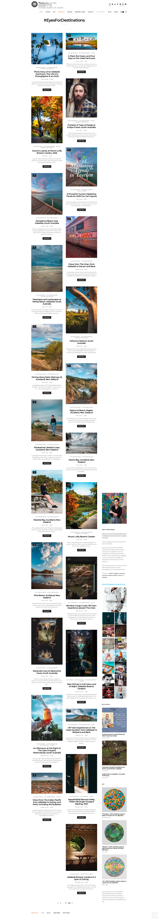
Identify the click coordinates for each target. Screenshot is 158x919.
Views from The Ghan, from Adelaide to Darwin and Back (81, 265)
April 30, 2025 (79, 346)
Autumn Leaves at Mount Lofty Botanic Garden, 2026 (47, 152)
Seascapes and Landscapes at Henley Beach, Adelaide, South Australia (46, 301)
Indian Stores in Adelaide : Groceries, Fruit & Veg (113, 774)
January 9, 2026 (44, 226)
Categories (100, 12)
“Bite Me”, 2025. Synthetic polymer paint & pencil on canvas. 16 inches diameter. (113, 848)
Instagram (116, 573)
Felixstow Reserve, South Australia (81, 342)
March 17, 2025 (44, 676)
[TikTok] (118, 5)
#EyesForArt (70, 679)
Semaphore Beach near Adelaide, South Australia (47, 222)
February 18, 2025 (45, 755)
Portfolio (61, 12)
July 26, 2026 (105, 770)
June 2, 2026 (79, 130)
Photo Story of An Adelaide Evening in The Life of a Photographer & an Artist (47, 74)
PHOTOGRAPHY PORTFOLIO (113, 584)
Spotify (115, 575)
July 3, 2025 (104, 851)
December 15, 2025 (106, 817)
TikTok (120, 575)
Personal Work (80, 12)
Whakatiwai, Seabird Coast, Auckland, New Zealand (47, 448)
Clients (47, 12)
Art (54, 12)
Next (69, 903)
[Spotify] (112, 5)
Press (116, 12)
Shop (41, 12)
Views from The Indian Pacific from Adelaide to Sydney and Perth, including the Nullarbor (47, 802)
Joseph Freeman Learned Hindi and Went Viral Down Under (113, 735)
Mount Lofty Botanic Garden (81, 536)
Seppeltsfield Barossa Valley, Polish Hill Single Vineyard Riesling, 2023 (81, 801)
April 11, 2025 (45, 600)
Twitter (110, 573)
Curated (58, 146)
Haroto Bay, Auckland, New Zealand (81, 461)
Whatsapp (66, 912)
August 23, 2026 (44, 79)
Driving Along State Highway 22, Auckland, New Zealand (47, 378)
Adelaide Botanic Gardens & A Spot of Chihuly (81, 878)
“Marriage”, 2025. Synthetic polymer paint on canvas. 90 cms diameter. (113, 814)
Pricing (69, 12)
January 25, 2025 (45, 807)
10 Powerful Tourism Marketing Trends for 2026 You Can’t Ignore (81, 195)
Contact (91, 12)
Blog (110, 12)
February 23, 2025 (79, 691)
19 (65, 903)
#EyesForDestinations (52, 67)
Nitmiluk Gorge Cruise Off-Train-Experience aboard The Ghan (81, 606)
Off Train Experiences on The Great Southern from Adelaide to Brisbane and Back (81, 730)
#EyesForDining (84, 796)
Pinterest (110, 575)
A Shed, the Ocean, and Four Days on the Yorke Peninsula (81, 57)
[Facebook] (125, 5)
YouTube (104, 575)
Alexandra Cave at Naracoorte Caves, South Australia (47, 672)
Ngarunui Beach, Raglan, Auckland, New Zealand (81, 411)
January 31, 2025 (79, 806)
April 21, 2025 (45, 382)
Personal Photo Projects (47, 68)
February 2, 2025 (79, 735)
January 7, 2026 (79, 269)
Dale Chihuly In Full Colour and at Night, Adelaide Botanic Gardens (81, 686)
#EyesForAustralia (41, 67)
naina (51, 79)
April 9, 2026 (79, 199)
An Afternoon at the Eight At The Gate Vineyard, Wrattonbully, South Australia (47, 750)
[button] (114, 599)
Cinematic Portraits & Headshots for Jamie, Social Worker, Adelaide (113, 768)
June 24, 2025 (105, 884)
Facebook (122, 573)
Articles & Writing (81, 190)
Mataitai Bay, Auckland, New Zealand (46, 521)
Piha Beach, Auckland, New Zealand (47, 596)
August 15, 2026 (105, 737)
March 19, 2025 (79, 610)
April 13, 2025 (79, 539)
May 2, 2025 (44, 306)
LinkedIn (104, 577)
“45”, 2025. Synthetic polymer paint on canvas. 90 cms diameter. (114, 882)
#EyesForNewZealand (53, 374)
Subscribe (56, 912)
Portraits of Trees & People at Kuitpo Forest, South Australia (81, 126)
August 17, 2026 (79, 61)
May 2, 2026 (44, 156)
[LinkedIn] (115, 5)
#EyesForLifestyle (44, 745)
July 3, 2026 (104, 777)
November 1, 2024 (79, 882)
